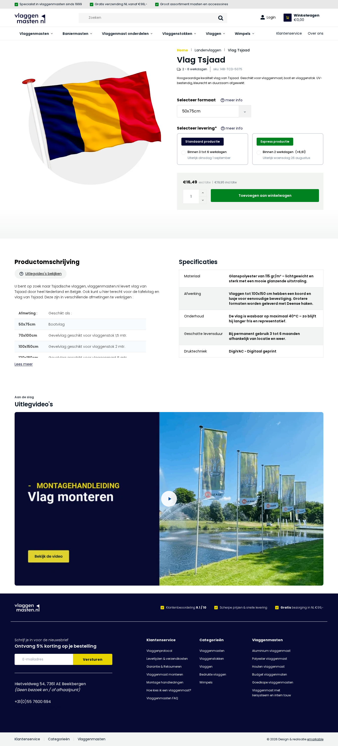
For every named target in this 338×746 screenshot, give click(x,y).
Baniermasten (75, 33)
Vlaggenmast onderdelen (125, 33)
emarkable (315, 739)
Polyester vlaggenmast (269, 659)
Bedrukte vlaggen (212, 674)
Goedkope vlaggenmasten (272, 682)
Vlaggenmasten (34, 33)
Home (182, 50)
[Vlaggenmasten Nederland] (30, 18)
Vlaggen (213, 33)
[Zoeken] (220, 18)
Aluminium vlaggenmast (271, 651)
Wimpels (242, 33)
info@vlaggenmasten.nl (38, 707)
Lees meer (24, 364)
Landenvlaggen (208, 50)
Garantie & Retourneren (164, 666)
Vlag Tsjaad (239, 50)
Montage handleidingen (164, 682)
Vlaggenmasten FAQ (162, 698)
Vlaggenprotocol (159, 651)
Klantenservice (289, 33)
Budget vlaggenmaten (269, 674)
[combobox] (153, 17)
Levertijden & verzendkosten (167, 659)
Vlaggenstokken (177, 33)
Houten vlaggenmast (268, 666)
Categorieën (211, 639)
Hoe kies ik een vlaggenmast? (168, 690)
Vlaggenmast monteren (164, 674)
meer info (233, 100)
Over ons (315, 33)
